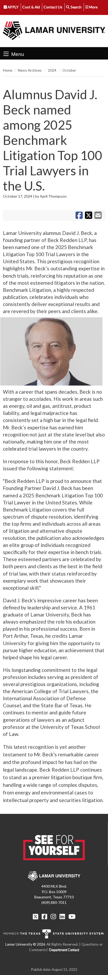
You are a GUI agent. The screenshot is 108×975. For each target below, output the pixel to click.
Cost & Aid (31, 7)
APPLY (13, 7)
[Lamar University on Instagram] (53, 916)
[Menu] (6, 54)
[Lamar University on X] (35, 916)
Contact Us (53, 7)
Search (76, 7)
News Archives (30, 70)
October (69, 70)
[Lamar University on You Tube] (72, 916)
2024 (52, 70)
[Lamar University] (54, 31)
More (93, 7)
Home (7, 70)
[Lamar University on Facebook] (44, 916)
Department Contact (64, 950)
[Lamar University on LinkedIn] (62, 916)
